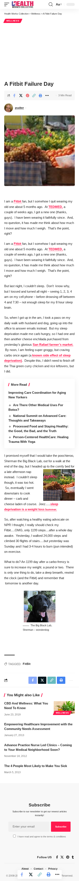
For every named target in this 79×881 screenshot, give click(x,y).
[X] (62, 857)
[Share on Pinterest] (27, 95)
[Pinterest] (67, 857)
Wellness (12, 21)
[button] (7, 4)
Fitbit (18, 201)
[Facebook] (57, 857)
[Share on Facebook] (14, 95)
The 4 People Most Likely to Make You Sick (35, 766)
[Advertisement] (39, 51)
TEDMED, (55, 207)
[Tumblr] (73, 857)
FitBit (27, 663)
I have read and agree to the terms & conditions (41, 836)
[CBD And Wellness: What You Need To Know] (64, 707)
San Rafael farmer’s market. (53, 344)
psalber (19, 107)
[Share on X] (21, 95)
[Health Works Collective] (22, 4)
